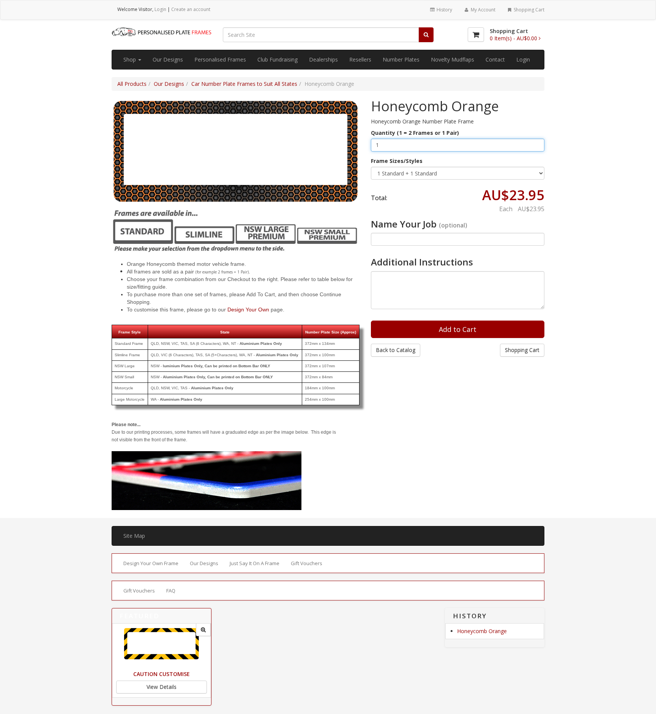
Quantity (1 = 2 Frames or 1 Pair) (415, 132)
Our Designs (168, 59)
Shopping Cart (528, 9)
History (443, 9)
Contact (495, 59)
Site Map (134, 535)
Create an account (190, 9)
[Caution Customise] (203, 630)
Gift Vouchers (306, 563)
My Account (482, 9)
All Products (132, 83)
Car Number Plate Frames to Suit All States (244, 83)
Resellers (360, 59)
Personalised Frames (220, 59)
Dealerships (323, 59)
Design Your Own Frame (150, 563)
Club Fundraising (277, 59)
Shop (130, 59)
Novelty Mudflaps (452, 59)
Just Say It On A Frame (254, 563)
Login (160, 9)
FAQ (170, 590)
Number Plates (401, 59)
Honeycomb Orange (482, 631)
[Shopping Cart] (476, 34)
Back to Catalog (395, 350)
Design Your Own (248, 309)
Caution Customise (161, 674)
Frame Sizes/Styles (397, 160)
